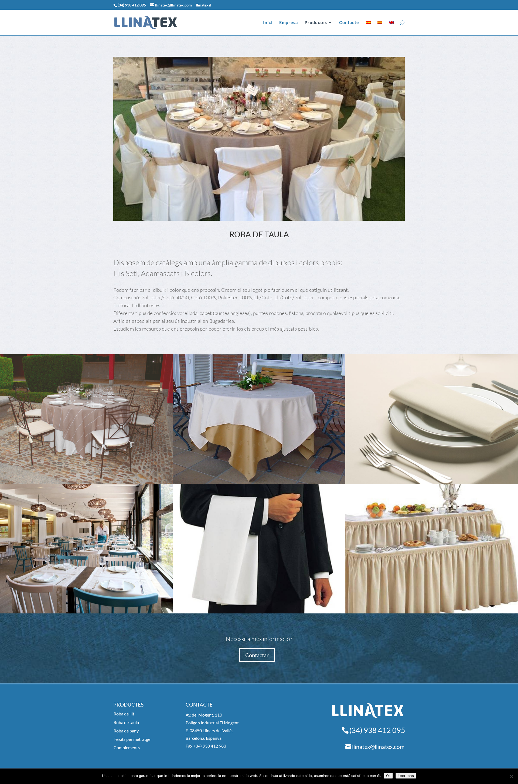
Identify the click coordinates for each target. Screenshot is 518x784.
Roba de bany (126, 730)
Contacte (349, 23)
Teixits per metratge (132, 739)
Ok (388, 775)
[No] (511, 776)
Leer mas (406, 775)
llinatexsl (203, 5)
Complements (127, 747)
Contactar (257, 655)
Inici (267, 23)
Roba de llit (124, 713)
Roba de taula (126, 722)
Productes (316, 23)
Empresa (288, 23)
